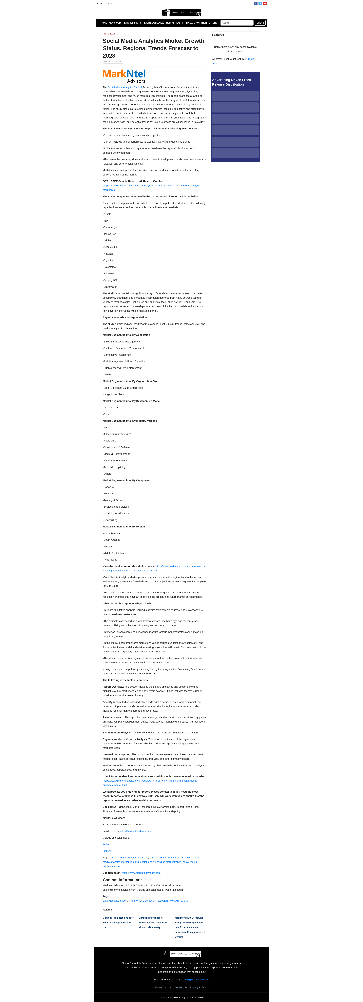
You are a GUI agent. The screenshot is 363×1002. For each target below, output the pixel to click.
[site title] (181, 953)
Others (213, 23)
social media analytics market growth (170, 857)
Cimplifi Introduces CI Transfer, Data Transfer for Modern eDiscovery (153, 922)
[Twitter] (260, 3)
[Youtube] (265, 3)
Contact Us (111, 3)
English (185, 900)
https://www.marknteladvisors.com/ (141, 872)
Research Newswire (168, 900)
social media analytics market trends (160, 862)
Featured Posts (132, 23)
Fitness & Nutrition (196, 23)
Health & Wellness (153, 23)
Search (260, 23)
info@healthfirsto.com (197, 979)
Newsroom (115, 23)
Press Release (110, 33)
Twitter (106, 844)
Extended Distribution (115, 900)
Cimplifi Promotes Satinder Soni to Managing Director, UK (118, 922)
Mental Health (174, 23)
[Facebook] (256, 3)
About (99, 3)
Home (104, 23)
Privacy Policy (198, 987)
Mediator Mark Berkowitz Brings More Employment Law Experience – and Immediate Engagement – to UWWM (190, 927)
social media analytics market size (129, 857)
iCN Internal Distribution (141, 900)
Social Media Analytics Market (125, 87)
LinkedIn (107, 851)
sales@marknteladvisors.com (136, 831)
